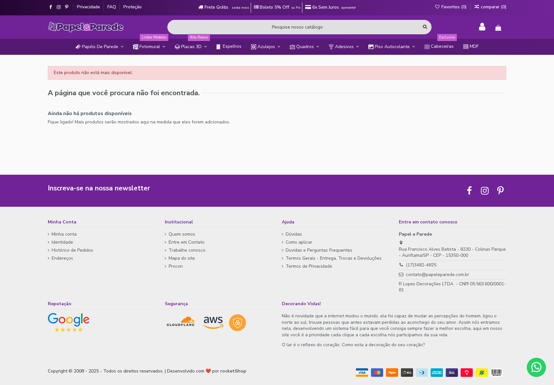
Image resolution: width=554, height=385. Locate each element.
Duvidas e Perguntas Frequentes (319, 250)
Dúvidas (294, 234)
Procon (176, 266)
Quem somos (182, 234)
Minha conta (64, 234)
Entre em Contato (187, 242)
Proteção (132, 7)
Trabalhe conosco (187, 250)
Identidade (62, 242)
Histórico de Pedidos (72, 250)
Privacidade (89, 7)
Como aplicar (299, 242)
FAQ (112, 7)
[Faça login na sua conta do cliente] (482, 27)
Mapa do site (182, 258)
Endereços (62, 258)
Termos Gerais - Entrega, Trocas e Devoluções (334, 258)
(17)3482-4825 (421, 265)
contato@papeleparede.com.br (437, 275)
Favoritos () (454, 7)
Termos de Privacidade (309, 266)
